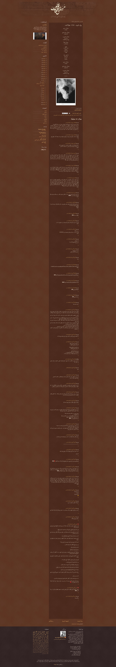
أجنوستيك (46, 640)
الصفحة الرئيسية (65, 621)
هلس (38, 636)
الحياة (33, 640)
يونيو (43, 90)
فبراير (43, 98)
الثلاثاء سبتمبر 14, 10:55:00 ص (71, 122)
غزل (34, 642)
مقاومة (46, 646)
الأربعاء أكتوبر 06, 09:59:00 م (71, 435)
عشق (36, 642)
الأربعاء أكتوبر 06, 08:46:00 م (71, 368)
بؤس (46, 645)
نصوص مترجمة (44, 130)
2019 (44, 70)
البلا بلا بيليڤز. (42, 85)
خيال (38, 645)
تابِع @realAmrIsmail (78, 110)
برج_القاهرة (44, 648)
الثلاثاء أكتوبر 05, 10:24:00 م (71, 265)
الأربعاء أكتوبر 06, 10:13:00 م (71, 442)
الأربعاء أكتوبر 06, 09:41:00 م (71, 400)
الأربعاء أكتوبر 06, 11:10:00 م (71, 459)
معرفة (47, 653)
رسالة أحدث (80, 621)
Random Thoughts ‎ (42, 129)
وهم (54, 115)
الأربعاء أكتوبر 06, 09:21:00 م (71, 383)
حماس (37, 648)
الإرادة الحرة (41, 635)
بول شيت (75, 115)
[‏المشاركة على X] (65, 113)
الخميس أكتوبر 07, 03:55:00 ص (71, 466)
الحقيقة (39, 643)
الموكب (35, 647)
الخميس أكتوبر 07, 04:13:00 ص (71, 476)
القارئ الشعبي (44, 142)
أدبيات (78, 115)
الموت (47, 645)
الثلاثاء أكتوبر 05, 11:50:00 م (71, 302)
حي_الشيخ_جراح (41, 645)
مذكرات (41, 633)
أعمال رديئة (34, 636)
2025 (44, 58)
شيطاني (40, 649)
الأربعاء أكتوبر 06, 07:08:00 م (71, 342)
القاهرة (39, 647)
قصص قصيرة (69, 115)
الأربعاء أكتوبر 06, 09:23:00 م (71, 392)
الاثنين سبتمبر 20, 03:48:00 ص (71, 153)
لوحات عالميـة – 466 (43, 133)
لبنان (45, 652)
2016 (44, 76)
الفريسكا (42, 647)
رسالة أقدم (51, 621)
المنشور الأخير (35, 643)
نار (46, 653)
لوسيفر (43, 652)
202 (45, 143)
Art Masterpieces (42, 132)
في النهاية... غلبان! (44, 52)
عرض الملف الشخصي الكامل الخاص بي (60, 639)
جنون (72, 115)
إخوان (33, 646)
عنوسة (36, 645)
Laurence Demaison (67, 104)
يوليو (43, 88)
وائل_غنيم (43, 653)
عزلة (37, 642)
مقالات (45, 121)
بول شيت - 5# (44, 50)
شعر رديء (38, 640)
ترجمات (45, 116)
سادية (45, 649)
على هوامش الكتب (43, 139)
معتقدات (34, 652)
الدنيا (37, 643)
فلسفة (41, 651)
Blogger (55, 664)
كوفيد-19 (47, 652)
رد (78, 131)
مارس (43, 96)
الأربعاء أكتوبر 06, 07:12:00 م (70, 359)
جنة (44, 645)
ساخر (33, 638)
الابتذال (34, 637)
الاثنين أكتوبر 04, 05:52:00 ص (71, 257)
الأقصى (44, 647)
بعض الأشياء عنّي (44, 49)
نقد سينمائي (43, 646)
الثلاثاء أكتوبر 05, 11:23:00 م (71, 280)
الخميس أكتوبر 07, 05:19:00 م (72, 524)
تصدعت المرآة (44, 136)
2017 (44, 74)
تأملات (45, 112)
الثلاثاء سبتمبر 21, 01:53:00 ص (71, 165)
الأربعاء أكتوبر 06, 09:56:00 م (71, 424)
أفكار (45, 635)
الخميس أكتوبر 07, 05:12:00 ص (71, 508)
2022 (44, 64)
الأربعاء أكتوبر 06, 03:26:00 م (71, 334)
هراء (59, 115)
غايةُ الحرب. (44, 25)
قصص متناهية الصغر (64, 115)
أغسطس (42, 82)
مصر (46, 643)
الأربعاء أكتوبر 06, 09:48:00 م (71, 408)
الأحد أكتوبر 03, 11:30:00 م (71, 221)
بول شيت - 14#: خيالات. (40, 83)
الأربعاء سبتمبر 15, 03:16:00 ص (70, 143)
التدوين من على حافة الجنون (42, 45)
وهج (40, 646)
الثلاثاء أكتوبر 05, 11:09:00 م (71, 273)
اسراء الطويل (46, 647)
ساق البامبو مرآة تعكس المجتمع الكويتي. (40, 140)
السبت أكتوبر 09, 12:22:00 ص (72, 588)
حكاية (38, 648)
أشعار (35, 646)
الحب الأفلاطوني (40, 638)
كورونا (34, 651)
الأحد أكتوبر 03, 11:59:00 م (71, 239)
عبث (36, 638)
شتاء (41, 649)
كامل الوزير (36, 651)
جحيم (40, 648)
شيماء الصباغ (37, 649)
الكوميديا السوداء (45, 637)
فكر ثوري (45, 119)
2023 (44, 62)
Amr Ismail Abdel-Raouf (60, 637)
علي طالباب (45, 651)
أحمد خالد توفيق (38, 646)
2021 (44, 66)
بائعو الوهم (45, 47)
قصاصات (41, 637)
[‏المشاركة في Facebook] (63, 113)
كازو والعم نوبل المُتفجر (42, 136)
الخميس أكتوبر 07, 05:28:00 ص (71, 517)
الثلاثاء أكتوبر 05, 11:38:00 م (71, 288)
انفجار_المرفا (47, 648)
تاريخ (45, 642)
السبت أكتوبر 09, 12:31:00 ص (71, 596)
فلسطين (36, 640)
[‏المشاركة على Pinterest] (62, 113)
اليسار (33, 647)
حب (47, 635)
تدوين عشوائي (45, 114)
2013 (44, 104)
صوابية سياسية (34, 649)
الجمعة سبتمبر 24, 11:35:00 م (71, 178)
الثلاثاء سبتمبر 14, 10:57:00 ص (71, 135)
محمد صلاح (36, 652)
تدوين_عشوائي (46, 641)
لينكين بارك (39, 652)
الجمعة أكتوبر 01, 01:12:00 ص (71, 202)
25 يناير (42, 640)
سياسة (46, 118)
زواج (43, 642)
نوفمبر (43, 80)
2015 (44, 78)
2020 (44, 68)
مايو (43, 92)
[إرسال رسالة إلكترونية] (69, 113)
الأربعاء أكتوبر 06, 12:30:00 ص (70, 310)
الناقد (38, 633)
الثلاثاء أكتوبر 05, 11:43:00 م (71, 295)
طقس (47, 651)
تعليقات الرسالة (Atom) (75, 624)
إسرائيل (44, 643)
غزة (34, 645)
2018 (44, 72)
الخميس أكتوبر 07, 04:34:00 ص (71, 490)
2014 (44, 102)
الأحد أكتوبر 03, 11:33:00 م (71, 229)
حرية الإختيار (41, 641)
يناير (43, 100)
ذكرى (46, 649)
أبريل (43, 94)
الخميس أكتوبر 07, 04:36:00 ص (71, 501)
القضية (37, 647)
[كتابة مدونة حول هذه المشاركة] (66, 113)
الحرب (42, 643)
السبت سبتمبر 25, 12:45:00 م (71, 192)
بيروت (41, 648)
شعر (41, 642)
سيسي (43, 649)
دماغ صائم (39, 642)
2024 (44, 60)
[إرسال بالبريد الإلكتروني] (67, 113)
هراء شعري (57, 115)
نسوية (45, 653)
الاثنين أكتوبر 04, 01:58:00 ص (71, 249)
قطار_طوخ (39, 651)
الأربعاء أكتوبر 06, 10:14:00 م (71, 449)
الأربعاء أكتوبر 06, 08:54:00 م (71, 375)
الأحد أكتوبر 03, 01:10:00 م (71, 213)
